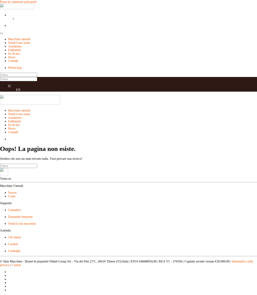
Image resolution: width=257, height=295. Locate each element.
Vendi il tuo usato (19, 42)
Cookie (16, 265)
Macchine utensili (19, 39)
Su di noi (13, 53)
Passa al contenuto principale (18, 1)
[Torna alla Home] (17, 8)
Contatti (13, 60)
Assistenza (14, 46)
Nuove (12, 192)
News (11, 57)
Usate (11, 196)
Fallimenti (14, 50)
